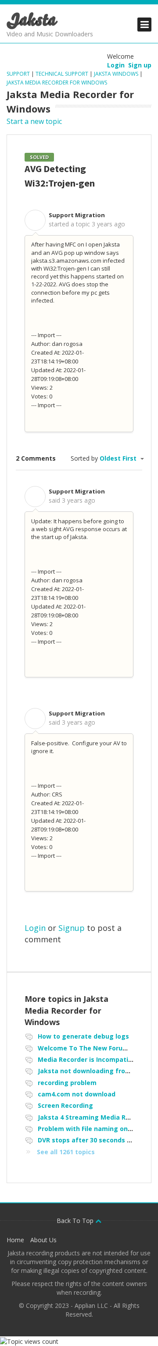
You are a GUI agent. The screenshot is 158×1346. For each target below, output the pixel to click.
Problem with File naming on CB (87, 1128)
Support (19, 74)
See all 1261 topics (66, 1152)
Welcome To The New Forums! (86, 1048)
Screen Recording (65, 1105)
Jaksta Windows (116, 74)
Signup (71, 928)
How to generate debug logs (83, 1036)
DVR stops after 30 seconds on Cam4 (96, 1140)
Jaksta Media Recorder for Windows (57, 82)
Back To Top (76, 1220)
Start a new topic (34, 121)
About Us (43, 1240)
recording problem (67, 1082)
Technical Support (62, 74)
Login (35, 928)
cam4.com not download (76, 1094)
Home (15, 1240)
